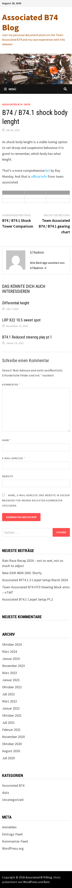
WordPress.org (13, 848)
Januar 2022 (11, 708)
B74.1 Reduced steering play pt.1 (27, 337)
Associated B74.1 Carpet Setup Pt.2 (27, 599)
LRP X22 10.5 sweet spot (21, 320)
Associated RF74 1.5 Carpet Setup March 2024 (35, 580)
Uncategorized (12, 799)
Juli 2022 (8, 694)
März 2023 (9, 673)
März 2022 (9, 701)
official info (39, 176)
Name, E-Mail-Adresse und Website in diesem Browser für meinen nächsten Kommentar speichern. (36, 500)
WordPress (30, 882)
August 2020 (11, 751)
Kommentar (11, 384)
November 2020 (13, 736)
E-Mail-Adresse (13, 458)
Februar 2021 (11, 729)
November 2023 (13, 666)
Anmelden (9, 827)
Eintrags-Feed (12, 834)
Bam (46, 882)
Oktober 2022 (12, 687)
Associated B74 (12, 104)
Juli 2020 (8, 758)
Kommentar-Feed (15, 841)
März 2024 (9, 651)
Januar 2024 (11, 658)
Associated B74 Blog (30, 22)
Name (6, 440)
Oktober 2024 (12, 644)
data (27, 104)
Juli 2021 (8, 722)
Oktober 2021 (12, 715)
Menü (12, 89)
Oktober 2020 (12, 744)
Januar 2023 (11, 680)
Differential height (15, 303)
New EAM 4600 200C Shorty (22, 573)
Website (7, 476)
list (48, 170)
